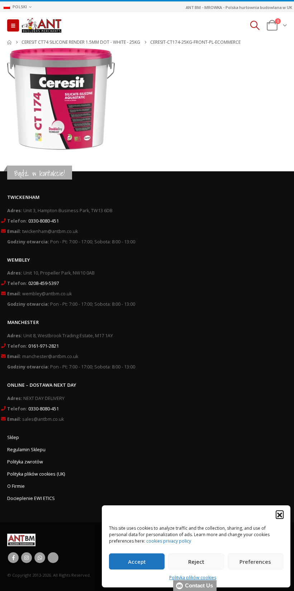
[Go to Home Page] (9, 42)
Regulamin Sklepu (26, 450)
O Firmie (16, 486)
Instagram (26, 557)
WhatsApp (39, 557)
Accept (137, 561)
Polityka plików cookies (192, 578)
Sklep (13, 437)
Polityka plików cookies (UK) (36, 474)
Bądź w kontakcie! (39, 173)
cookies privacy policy (168, 541)
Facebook (13, 557)
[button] (279, 514)
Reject (196, 561)
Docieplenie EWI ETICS (31, 498)
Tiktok (53, 557)
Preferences (255, 561)
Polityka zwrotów (25, 462)
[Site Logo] (41, 25)
